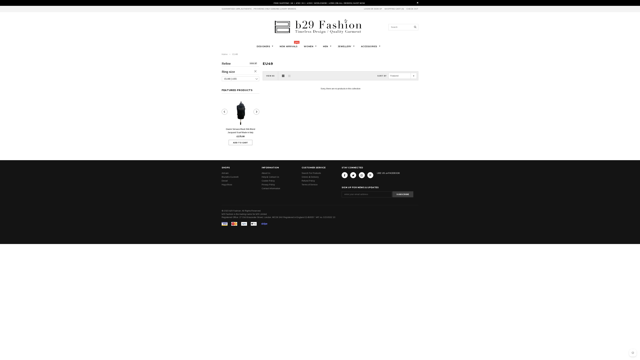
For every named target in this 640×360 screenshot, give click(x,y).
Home (225, 54)
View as (270, 76)
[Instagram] (362, 175)
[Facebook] (345, 175)
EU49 (235, 54)
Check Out (412, 9)
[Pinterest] (370, 175)
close (417, 3)
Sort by (381, 76)
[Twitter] (353, 175)
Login (367, 9)
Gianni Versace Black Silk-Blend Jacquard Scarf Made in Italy (240, 131)
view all (253, 63)
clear (256, 71)
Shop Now (359, 3)
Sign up (378, 9)
